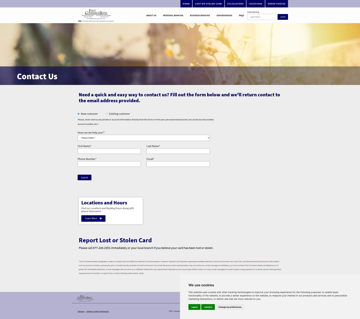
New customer (89, 113)
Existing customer (119, 113)
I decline (208, 307)
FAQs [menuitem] (241, 15)
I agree (194, 307)
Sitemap (81, 311)
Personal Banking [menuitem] (173, 15)
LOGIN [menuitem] (282, 17)
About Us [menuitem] (151, 15)
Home (186, 3)
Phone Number (87, 159)
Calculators (235, 3)
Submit (84, 177)
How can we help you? (91, 132)
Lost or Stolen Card (208, 3)
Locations (255, 3)
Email (150, 159)
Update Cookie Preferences (97, 311)
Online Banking (253, 12)
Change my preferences (229, 307)
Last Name (153, 146)
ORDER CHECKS (277, 3)
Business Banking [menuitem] (200, 15)
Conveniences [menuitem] (224, 15)
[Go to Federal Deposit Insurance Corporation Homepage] (96, 21)
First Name (84, 146)
